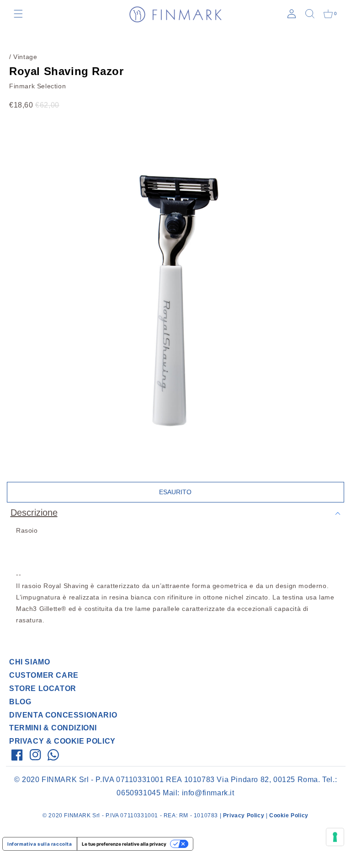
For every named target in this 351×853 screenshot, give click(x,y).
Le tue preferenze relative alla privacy (124, 844)
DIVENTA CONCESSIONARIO (63, 715)
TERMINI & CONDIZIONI (53, 728)
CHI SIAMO (29, 662)
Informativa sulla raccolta (39, 844)
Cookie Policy (288, 815)
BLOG (20, 702)
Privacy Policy (243, 815)
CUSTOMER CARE (44, 675)
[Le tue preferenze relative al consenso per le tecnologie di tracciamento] (335, 837)
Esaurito (175, 492)
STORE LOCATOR (42, 688)
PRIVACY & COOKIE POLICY (62, 741)
